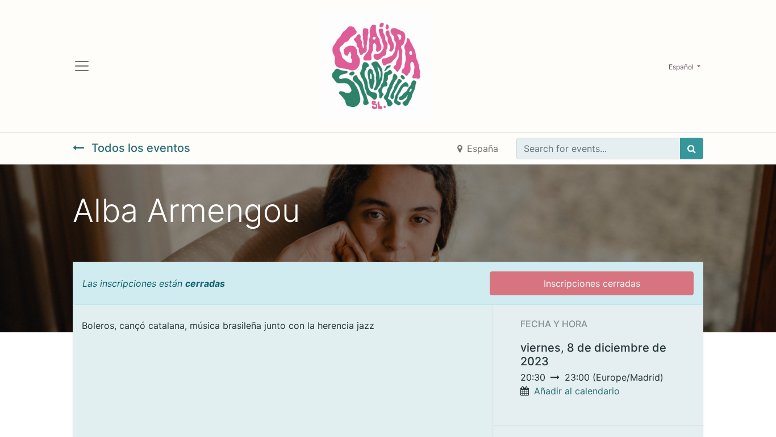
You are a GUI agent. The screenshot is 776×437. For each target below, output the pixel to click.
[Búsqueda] (691, 148)
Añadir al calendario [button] (577, 391)
